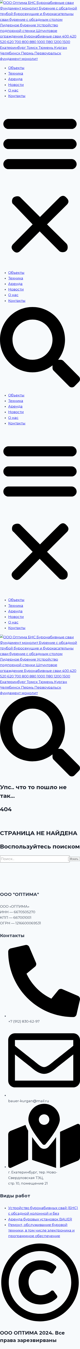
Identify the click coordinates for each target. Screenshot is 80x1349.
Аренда (15, 79)
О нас (13, 90)
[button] (40, 184)
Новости (16, 85)
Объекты (16, 68)
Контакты (16, 96)
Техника (15, 73)
